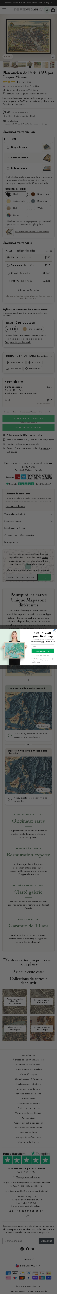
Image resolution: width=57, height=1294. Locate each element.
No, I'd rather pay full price (42, 655)
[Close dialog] (54, 630)
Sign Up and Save (42, 651)
